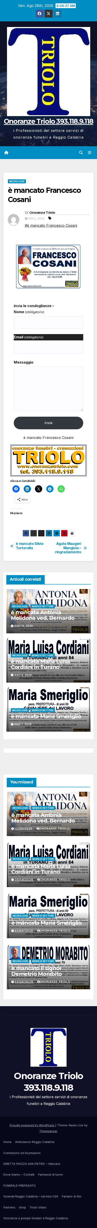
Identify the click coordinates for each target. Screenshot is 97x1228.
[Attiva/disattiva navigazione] (90, 152)
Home (7, 1142)
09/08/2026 (24, 879)
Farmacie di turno (50, 1174)
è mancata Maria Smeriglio (46, 716)
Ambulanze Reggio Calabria (34, 1142)
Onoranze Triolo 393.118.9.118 (48, 121)
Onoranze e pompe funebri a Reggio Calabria (35, 1218)
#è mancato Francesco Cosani (51, 225)
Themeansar (48, 1131)
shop (22, 1207)
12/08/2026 (24, 828)
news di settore (42, 606)
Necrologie (17, 181)
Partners (9, 1207)
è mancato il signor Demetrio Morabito (36, 971)
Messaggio (23, 362)
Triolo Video (38, 1207)
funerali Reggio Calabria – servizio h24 (30, 1196)
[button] (81, 152)
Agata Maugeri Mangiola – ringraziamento (68, 548)
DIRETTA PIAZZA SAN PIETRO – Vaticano (31, 1163)
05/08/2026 (24, 981)
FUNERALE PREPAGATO (19, 1185)
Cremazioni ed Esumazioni (22, 1153)
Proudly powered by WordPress (32, 1125)
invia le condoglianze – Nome (34, 309)
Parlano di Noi (71, 1196)
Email (28, 337)
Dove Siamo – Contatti (19, 1174)
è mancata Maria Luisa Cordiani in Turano (40, 664)
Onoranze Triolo (42, 213)
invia (48, 423)
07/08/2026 (24, 930)
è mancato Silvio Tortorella (29, 546)
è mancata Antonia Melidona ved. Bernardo (42, 615)
